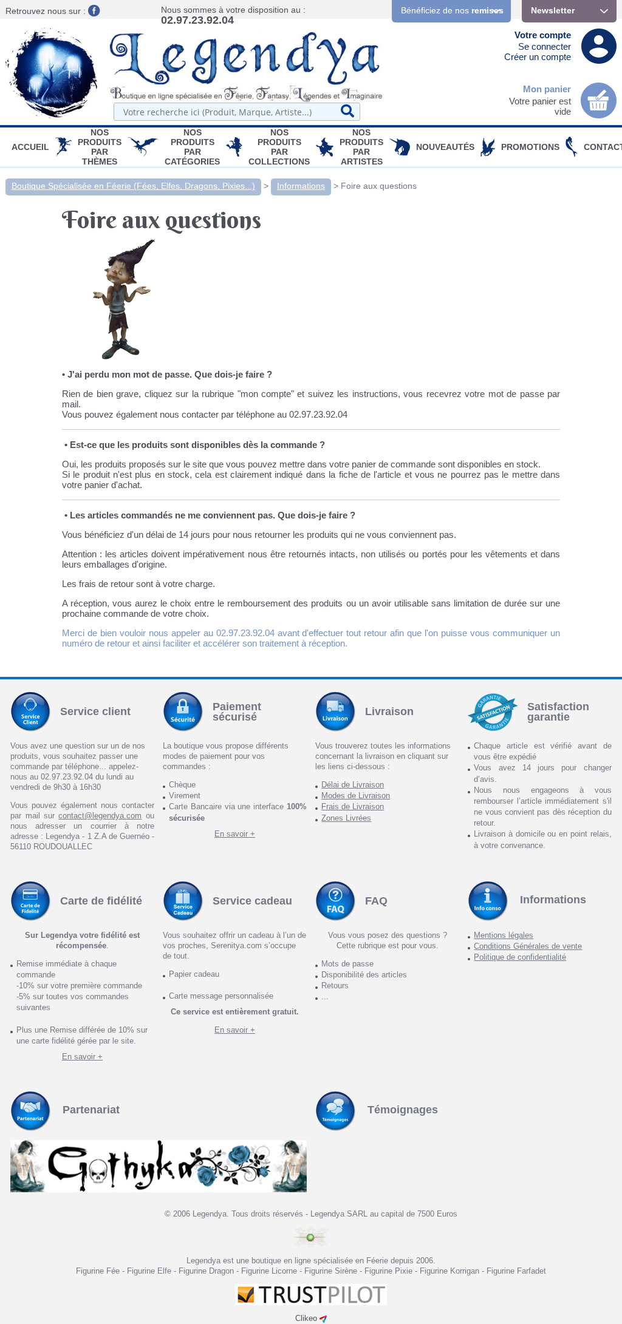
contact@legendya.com (100, 815)
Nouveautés (445, 147)
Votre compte (542, 35)
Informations (301, 186)
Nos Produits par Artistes (361, 146)
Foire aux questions (379, 186)
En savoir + (234, 833)
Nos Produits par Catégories (192, 146)
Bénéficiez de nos (452, 10)
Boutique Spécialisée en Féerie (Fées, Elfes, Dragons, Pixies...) (133, 186)
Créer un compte (537, 57)
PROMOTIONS (530, 147)
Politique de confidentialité (520, 957)
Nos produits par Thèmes (99, 146)
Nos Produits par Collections (279, 146)
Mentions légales (503, 935)
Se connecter (544, 46)
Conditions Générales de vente (528, 946)
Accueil (30, 147)
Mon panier (547, 89)
